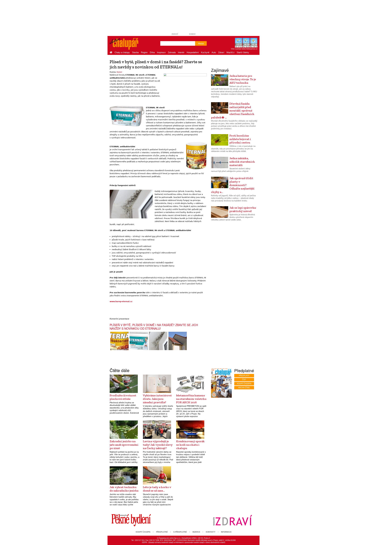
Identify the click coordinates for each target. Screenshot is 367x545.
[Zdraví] (232, 520)
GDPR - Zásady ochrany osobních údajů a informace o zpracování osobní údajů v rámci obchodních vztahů (183, 542)
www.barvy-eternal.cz (121, 301)
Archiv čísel (244, 388)
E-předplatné (180, 532)
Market (119, 72)
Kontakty (210, 532)
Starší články (243, 52)
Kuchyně (205, 52)
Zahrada (172, 52)
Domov (192, 34)
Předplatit (244, 376)
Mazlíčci (230, 52)
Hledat (201, 43)
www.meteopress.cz (249, 49)
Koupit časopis (244, 384)
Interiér (181, 52)
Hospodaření (193, 52)
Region (144, 52)
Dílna (152, 52)
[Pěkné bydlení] (131, 520)
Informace (226, 532)
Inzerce (196, 532)
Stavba (135, 52)
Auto (214, 52)
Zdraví (175, 34)
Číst (244, 380)
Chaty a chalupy (122, 52)
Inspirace (161, 52)
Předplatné (162, 532)
